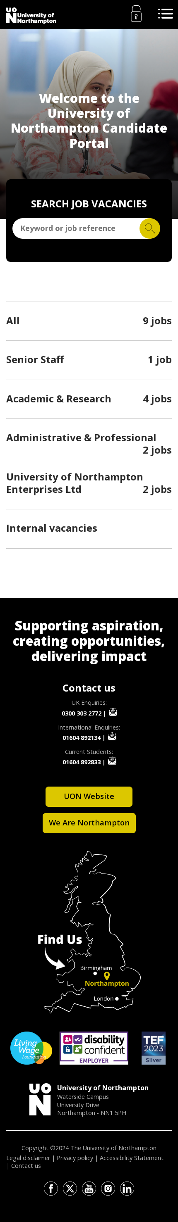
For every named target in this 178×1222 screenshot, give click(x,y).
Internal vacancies (51, 528)
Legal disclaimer (28, 1158)
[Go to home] (31, 15)
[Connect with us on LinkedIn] (127, 1189)
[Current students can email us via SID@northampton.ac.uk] (112, 761)
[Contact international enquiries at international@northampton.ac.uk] (112, 736)
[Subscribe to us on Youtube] (89, 1189)
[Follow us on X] (70, 1189)
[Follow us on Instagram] (108, 1189)
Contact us (26, 1166)
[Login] (136, 13)
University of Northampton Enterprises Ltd (74, 483)
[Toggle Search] (165, 13)
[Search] (150, 228)
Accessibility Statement (132, 1158)
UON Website (89, 796)
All (13, 320)
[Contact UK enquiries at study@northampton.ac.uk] (113, 712)
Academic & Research (58, 398)
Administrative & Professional (81, 437)
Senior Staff (35, 359)
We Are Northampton (89, 822)
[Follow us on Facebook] (51, 1189)
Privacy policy (75, 1158)
